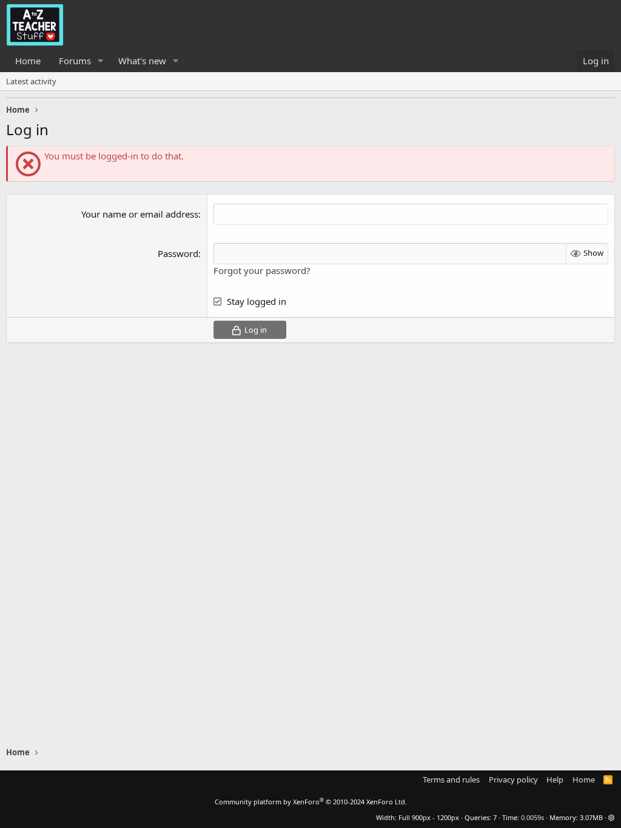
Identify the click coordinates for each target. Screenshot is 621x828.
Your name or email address (139, 214)
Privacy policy (513, 779)
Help (554, 779)
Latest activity (31, 81)
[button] (100, 61)
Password (178, 253)
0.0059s (532, 817)
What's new (142, 61)
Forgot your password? (261, 270)
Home (28, 61)
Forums (75, 61)
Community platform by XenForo (311, 801)
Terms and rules (451, 779)
